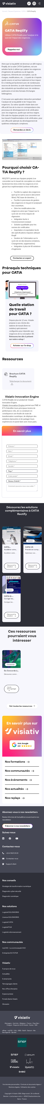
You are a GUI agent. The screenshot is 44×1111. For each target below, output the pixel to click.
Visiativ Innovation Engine (13, 405)
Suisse (31, 1025)
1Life (15, 1030)
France (29, 1023)
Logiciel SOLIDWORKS (10, 912)
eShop (4, 1030)
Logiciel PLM (7, 927)
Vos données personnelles (11, 1084)
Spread (14, 1032)
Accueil (4, 11)
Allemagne (8, 1023)
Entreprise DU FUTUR (10, 953)
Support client (11, 864)
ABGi (19, 1030)
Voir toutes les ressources (20, 706)
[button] (22, 744)
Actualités (6, 974)
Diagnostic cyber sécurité (11, 891)
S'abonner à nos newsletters (17, 826)
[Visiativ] (11, 3)
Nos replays (13, 798)
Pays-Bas (36, 1023)
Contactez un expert (22, 258)
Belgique (23, 1023)
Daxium (29, 1030)
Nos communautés (17, 771)
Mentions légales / (15, 1087)
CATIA (24, 11)
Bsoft (24, 1030)
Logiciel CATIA (7, 922)
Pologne (9, 1025)
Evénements (7, 979)
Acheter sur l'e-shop (22, 346)
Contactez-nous (12, 858)
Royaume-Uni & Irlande (20, 1025)
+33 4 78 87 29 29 (12, 853)
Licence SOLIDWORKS (10, 917)
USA (36, 1025)
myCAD (10, 1030)
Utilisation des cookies (28, 1087)
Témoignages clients (9, 984)
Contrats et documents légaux (31, 1084)
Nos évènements (16, 780)
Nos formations (15, 762)
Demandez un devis (22, 130)
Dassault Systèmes (14, 11)
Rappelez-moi (14, 50)
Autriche (15, 1023)
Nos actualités (14, 789)
